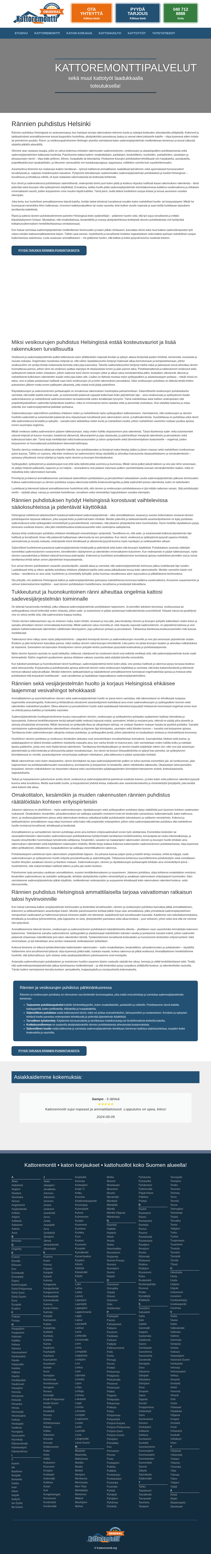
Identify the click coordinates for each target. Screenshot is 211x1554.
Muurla (111, 1193)
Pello (110, 1352)
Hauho (15, 1376)
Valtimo (174, 1335)
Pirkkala (111, 1407)
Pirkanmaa (113, 1403)
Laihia (78, 1288)
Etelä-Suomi (19, 1296)
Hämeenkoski (20, 1443)
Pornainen (113, 1451)
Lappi (78, 1316)
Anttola (16, 1213)
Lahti (78, 1284)
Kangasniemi (51, 1292)
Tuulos (174, 1236)
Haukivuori (18, 1384)
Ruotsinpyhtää (147, 1284)
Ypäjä (173, 1486)
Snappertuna (146, 1407)
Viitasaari (175, 1407)
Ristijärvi (144, 1268)
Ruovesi (143, 1288)
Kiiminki (48, 1438)
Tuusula (175, 1248)
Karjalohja (49, 1328)
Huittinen (17, 1427)
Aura (14, 1232)
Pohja (110, 1411)
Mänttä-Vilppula (116, 1212)
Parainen (112, 1332)
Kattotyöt (137, 33)
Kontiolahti (49, 1502)
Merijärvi (80, 1474)
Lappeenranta (83, 1312)
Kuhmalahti (81, 1208)
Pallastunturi (114, 1324)
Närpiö (111, 1276)
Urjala (173, 1280)
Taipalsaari (145, 1490)
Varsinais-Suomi (180, 1359)
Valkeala (175, 1332)
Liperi (78, 1383)
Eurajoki (16, 1304)
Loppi (78, 1403)
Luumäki (80, 1430)
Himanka (17, 1403)
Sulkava (143, 1435)
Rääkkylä (144, 1300)
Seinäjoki (144, 1363)
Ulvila (173, 1276)
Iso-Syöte (17, 1503)
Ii (12, 1459)
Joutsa (47, 1205)
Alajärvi (16, 1189)
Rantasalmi (145, 1220)
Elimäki (16, 1261)
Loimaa (79, 1395)
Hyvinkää (17, 1439)
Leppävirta (81, 1355)
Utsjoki (174, 1288)
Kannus (47, 1304)
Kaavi (46, 1260)
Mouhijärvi (81, 1502)
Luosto (79, 1422)
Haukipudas (19, 1380)
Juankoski (49, 1213)
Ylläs (173, 1470)
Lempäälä (81, 1351)
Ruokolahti (145, 1280)
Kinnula (47, 1442)
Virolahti (175, 1423)
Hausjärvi (17, 1388)
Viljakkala (176, 1411)
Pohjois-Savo (115, 1431)
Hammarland (19, 1352)
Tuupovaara (177, 1240)
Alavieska (17, 1197)
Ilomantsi (17, 1479)
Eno (14, 1268)
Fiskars (16, 1316)
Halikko (16, 1340)
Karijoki (47, 1316)
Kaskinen (48, 1347)
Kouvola (80, 1197)
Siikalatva (144, 1379)
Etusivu (21, 33)
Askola (16, 1228)
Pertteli (111, 1367)
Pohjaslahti (113, 1419)
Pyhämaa (112, 1502)
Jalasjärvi (49, 1185)
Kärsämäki (81, 1272)
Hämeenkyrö (19, 1447)
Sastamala (145, 1335)
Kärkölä (79, 1268)
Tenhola (175, 1193)
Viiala (173, 1403)
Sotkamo (144, 1431)
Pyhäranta (145, 1177)
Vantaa (174, 1347)
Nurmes (111, 1264)
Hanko (15, 1360)
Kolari (46, 1486)
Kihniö (47, 1419)
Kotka (78, 1193)
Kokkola (48, 1482)
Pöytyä (143, 1200)
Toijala (174, 1216)
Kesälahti (48, 1411)
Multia (110, 1177)
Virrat (173, 1427)
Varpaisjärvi (177, 1355)
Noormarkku (114, 1248)
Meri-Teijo (81, 1486)
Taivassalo (145, 1498)
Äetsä (173, 1494)
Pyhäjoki (112, 1494)
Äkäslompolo (178, 1502)
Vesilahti (175, 1383)
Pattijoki (111, 1344)
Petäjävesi (113, 1375)
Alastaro (16, 1193)
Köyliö (78, 1276)
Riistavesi (144, 1260)
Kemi (46, 1371)
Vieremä (175, 1391)
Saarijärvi (144, 1308)
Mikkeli (79, 1498)
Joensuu (48, 1193)
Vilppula (175, 1415)
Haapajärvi (18, 1328)
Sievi (142, 1367)
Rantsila (143, 1224)
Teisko (174, 1185)
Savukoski (145, 1359)
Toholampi (176, 1212)
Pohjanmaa (113, 1415)
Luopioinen (81, 1419)
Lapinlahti (81, 1304)
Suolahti (143, 1442)
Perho (110, 1355)
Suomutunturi (146, 1458)
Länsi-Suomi (82, 1442)
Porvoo (111, 1454)
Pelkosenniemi (115, 1348)
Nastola (111, 1232)
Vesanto (175, 1379)
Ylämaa (174, 1474)
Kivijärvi (48, 1470)
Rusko (142, 1292)
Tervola (174, 1200)
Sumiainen (145, 1438)
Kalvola (47, 1280)
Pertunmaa (113, 1371)
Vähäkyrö (175, 1438)
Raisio (142, 1217)
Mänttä (111, 1208)
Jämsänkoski (51, 1244)
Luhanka (80, 1411)
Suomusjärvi (146, 1450)
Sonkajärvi (145, 1427)
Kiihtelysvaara (51, 1423)
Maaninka (81, 1454)
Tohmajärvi (176, 1208)
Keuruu (47, 1415)
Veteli (173, 1387)
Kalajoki (48, 1272)
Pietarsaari (113, 1387)
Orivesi (111, 1296)
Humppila (17, 1431)
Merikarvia (81, 1478)
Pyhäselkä (145, 1181)
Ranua (143, 1228)
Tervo (173, 1197)
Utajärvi (174, 1284)
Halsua (16, 1344)
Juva (46, 1228)
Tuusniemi (176, 1244)
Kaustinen (49, 1363)
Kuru (78, 1236)
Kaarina (48, 1256)
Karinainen (49, 1320)
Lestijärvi (80, 1359)
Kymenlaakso (83, 1256)
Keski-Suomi (50, 1403)
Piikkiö (111, 1391)
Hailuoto (16, 1336)
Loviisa (79, 1407)
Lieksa (79, 1367)
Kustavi (79, 1240)
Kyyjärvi (79, 1260)
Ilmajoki (16, 1475)
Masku (79, 1466)
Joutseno (48, 1209)
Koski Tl (80, 1189)
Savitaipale (145, 1347)
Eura (14, 1300)
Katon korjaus (79, 33)
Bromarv (16, 1240)
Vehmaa (175, 1367)
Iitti (13, 1467)
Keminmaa (49, 1379)
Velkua (174, 1375)
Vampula (175, 1343)
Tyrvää (174, 1260)
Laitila (78, 1292)
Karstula (48, 1335)
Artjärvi (16, 1217)
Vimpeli (174, 1419)
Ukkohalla (176, 1272)
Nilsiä (110, 1236)
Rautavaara (145, 1240)
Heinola (16, 1392)
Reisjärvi (144, 1248)
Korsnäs (80, 1181)
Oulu (109, 1304)
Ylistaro (174, 1458)
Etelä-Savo (18, 1292)
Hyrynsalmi (18, 1435)
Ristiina (143, 1264)
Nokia (110, 1244)
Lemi (78, 1343)
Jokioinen (49, 1197)
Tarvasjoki (176, 1177)
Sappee (143, 1332)
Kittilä (46, 1458)
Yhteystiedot (163, 33)
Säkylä (143, 1470)
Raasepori (145, 1213)
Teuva (173, 1204)
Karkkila (48, 1332)
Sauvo (142, 1343)
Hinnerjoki (18, 1411)
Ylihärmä (175, 1451)
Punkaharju (113, 1474)
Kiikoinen (48, 1435)
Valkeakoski (177, 1328)
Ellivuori (16, 1265)
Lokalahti (80, 1399)
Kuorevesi (81, 1224)
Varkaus (175, 1351)
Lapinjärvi (81, 1300)
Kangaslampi (51, 1288)
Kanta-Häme (50, 1308)
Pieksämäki (114, 1379)
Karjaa (47, 1324)
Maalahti (80, 1450)
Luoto (78, 1426)
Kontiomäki (50, 1506)
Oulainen (112, 1300)
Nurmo (111, 1272)
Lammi (79, 1296)
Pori (109, 1447)
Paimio (111, 1320)
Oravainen (113, 1284)
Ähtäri (173, 1498)
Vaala (173, 1316)
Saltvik (143, 1324)
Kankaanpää (50, 1296)
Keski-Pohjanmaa (53, 1399)
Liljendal (80, 1375)
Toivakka (175, 1220)
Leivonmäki (82, 1339)
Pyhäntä (112, 1506)
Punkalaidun (114, 1478)
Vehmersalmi (178, 1371)
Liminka (79, 1379)
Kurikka (79, 1232)
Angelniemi (18, 1205)
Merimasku (81, 1482)
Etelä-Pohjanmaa (22, 1288)
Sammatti (144, 1328)
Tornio (174, 1224)
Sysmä (143, 1466)
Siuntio (143, 1403)
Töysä (174, 1264)
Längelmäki (82, 1438)
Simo (142, 1387)
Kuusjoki (80, 1248)
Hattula (16, 1372)
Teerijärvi (175, 1181)
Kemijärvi (48, 1375)
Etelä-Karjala (19, 1284)
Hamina (16, 1348)
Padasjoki (113, 1316)
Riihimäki (144, 1256)
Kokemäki (49, 1478)
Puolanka (112, 1482)
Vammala (175, 1339)
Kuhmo (79, 1212)
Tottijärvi (175, 1228)
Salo (141, 1320)
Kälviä (78, 1264)
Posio (110, 1458)
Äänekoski (176, 1506)
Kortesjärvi (81, 1185)
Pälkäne (143, 1197)
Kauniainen (50, 1359)
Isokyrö (16, 1499)
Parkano (112, 1340)
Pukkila (111, 1466)
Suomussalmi (147, 1454)
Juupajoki (49, 1224)
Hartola (16, 1368)
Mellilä (79, 1470)
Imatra (15, 1483)
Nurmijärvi (113, 1268)
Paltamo (112, 1328)
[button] (14, 1115)
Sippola (143, 1399)
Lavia (78, 1331)
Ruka (142, 1276)
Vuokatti (175, 1435)
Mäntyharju (113, 1216)
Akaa (15, 1181)
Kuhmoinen (82, 1216)
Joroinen (48, 1201)
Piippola (112, 1395)
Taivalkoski (145, 1494)
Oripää (111, 1292)
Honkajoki (17, 1423)
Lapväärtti (81, 1323)
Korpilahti (80, 1177)
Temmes (175, 1189)
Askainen (17, 1224)
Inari (14, 1487)
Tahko (142, 1486)
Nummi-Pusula (115, 1260)
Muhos (79, 1506)
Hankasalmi (19, 1356)
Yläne (173, 1478)
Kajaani (47, 1268)
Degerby (17, 1249)
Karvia (47, 1343)
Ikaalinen (17, 1471)
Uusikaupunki (178, 1304)
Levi (77, 1363)
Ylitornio (175, 1462)
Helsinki (16, 1400)
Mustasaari (113, 1185)
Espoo (15, 1280)
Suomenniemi (147, 1446)
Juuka (46, 1220)
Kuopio (79, 1220)
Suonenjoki (145, 1462)
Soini (142, 1415)
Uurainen (175, 1296)
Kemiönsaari (50, 1383)
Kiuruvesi (48, 1466)
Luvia (78, 1434)
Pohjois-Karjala (116, 1423)
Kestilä (47, 1407)
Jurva (46, 1217)
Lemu (78, 1347)
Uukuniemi (176, 1292)
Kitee (46, 1454)
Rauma (143, 1232)
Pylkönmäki (145, 1189)
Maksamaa (81, 1458)
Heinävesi (17, 1396)
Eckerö (16, 1257)
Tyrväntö (175, 1256)
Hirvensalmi (19, 1415)
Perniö (111, 1363)
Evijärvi (16, 1308)
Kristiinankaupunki (86, 1200)
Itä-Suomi (17, 1507)
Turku (173, 1232)
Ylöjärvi (174, 1482)
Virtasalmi (176, 1431)
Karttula (47, 1339)
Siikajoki (144, 1375)
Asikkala (17, 1220)
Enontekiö (17, 1276)
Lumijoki (80, 1415)
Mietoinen (81, 1494)
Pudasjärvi (113, 1462)
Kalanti (47, 1276)
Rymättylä (144, 1296)
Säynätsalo (145, 1474)
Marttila (79, 1462)
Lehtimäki (80, 1335)
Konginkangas (51, 1494)
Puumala (112, 1486)
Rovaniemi (145, 1272)
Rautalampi (145, 1236)
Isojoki (15, 1495)
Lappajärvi (81, 1308)
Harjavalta (18, 1364)
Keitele (47, 1367)
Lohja (78, 1387)
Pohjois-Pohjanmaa (118, 1427)
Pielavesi (112, 1383)
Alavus (16, 1201)
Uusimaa (175, 1308)
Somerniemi (146, 1419)
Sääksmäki (145, 1478)
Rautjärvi (144, 1244)
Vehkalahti (176, 1363)
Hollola (16, 1419)
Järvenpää (49, 1248)
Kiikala (47, 1427)
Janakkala (49, 1189)
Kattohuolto (110, 33)
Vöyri (173, 1442)
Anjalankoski (19, 1209)
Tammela (144, 1502)
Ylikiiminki (176, 1454)
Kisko (46, 1450)
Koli (45, 1490)
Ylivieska (175, 1466)
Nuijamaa (112, 1256)
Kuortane (80, 1228)
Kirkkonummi (51, 1446)
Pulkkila (111, 1470)
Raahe (143, 1209)
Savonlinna (145, 1351)
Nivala (110, 1240)
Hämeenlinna (19, 1451)
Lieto (78, 1371)
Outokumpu (113, 1308)
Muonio (111, 1181)
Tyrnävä (175, 1252)
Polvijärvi (112, 1439)
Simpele (143, 1391)
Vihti (173, 1399)
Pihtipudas (113, 1399)
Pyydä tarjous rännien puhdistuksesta (49, 250)
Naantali (112, 1224)
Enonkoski (18, 1272)
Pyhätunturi (145, 1185)
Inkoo (15, 1491)
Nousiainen (113, 1252)
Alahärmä (17, 1185)
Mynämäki (113, 1197)
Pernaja (111, 1359)
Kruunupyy (81, 1204)
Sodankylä (145, 1411)
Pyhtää (111, 1490)
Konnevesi (49, 1498)
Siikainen (144, 1371)
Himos (15, 1407)
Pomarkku (113, 1443)
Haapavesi (18, 1332)
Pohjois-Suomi (115, 1435)
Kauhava (48, 1355)
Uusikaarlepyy (178, 1300)
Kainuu (47, 1264)
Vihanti (174, 1395)
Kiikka (47, 1431)
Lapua (78, 1319)
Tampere (144, 1506)
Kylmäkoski (82, 1252)
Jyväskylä (49, 1232)
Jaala (46, 1181)
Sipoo (142, 1395)
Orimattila (112, 1288)
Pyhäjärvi (112, 1498)
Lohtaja (79, 1391)
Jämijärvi (48, 1236)
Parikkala (112, 1336)
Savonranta (145, 1355)
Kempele (48, 1387)
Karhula (48, 1312)
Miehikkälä (81, 1490)
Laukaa (79, 1327)
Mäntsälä (112, 1204)
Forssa (16, 1320)
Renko (142, 1252)
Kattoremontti (47, 33)
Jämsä (47, 1240)
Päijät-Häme (146, 1193)
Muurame (112, 1189)
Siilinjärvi (144, 1383)
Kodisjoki (48, 1474)
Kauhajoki (49, 1351)
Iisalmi (15, 1463)
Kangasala (49, 1284)
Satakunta (145, 1339)
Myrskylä (112, 1200)
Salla (142, 1316)
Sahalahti (144, 1312)
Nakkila (111, 1228)
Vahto (173, 1324)
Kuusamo (80, 1244)
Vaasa (174, 1320)
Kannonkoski (51, 1300)
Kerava (47, 1391)
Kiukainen (49, 1462)
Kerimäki (48, 1395)
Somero (143, 1423)
